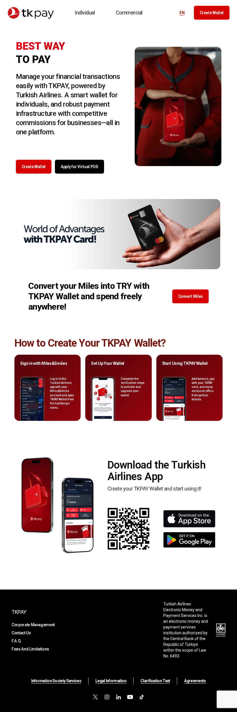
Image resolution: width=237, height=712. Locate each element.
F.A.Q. (17, 641)
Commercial (129, 13)
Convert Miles (190, 296)
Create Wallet (212, 12)
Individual (85, 13)
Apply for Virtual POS (79, 166)
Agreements (195, 680)
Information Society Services (56, 680)
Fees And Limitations (30, 649)
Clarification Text (155, 680)
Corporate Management (33, 624)
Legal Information (110, 680)
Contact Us (21, 633)
